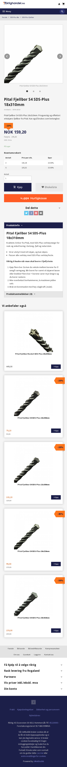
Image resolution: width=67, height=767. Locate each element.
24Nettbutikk (39, 761)
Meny (8, 11)
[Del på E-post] (41, 213)
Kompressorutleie (52, 648)
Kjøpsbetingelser (25, 709)
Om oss (16, 654)
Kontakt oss (48, 654)
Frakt (12, 709)
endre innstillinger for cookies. (33, 756)
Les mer (40, 753)
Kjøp (19, 187)
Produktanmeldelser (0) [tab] (19, 294)
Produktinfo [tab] (13, 225)
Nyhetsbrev (34, 715)
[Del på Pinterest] (36, 213)
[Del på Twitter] (26, 213)
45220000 (53, 722)
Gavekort (26, 654)
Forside (4, 17)
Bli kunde (21, 648)
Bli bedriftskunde (35, 648)
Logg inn (37, 654)
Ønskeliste (50, 187)
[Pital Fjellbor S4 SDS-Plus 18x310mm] (33, 54)
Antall (6, 174)
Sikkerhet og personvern (48, 709)
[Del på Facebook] (31, 213)
